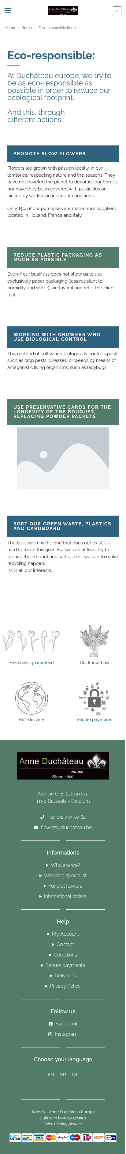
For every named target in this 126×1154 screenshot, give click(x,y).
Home (10, 28)
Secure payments (94, 719)
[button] (116, 10)
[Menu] (14, 10)
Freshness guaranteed (31, 662)
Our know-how (94, 662)
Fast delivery (31, 719)
